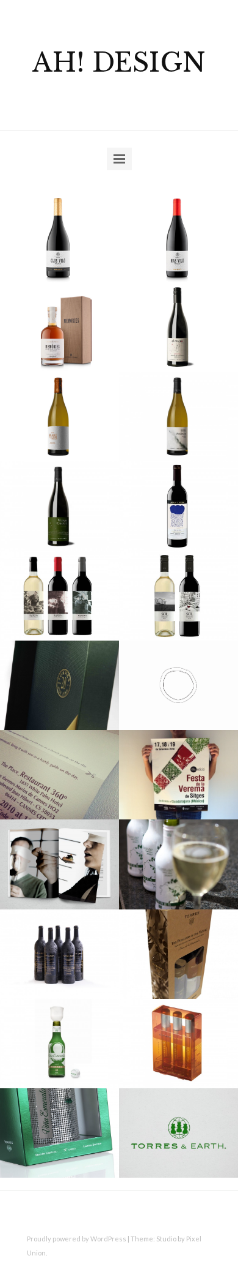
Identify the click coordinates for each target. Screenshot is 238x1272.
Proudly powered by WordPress (76, 1239)
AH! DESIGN (119, 62)
